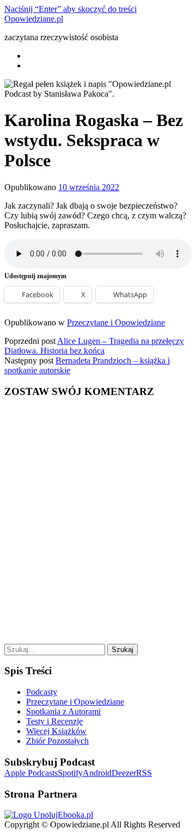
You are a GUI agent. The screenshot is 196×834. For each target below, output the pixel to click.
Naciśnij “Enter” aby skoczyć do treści (70, 9)
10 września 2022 (88, 187)
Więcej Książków (56, 731)
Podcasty (41, 692)
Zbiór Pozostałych (57, 740)
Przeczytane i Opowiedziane (116, 322)
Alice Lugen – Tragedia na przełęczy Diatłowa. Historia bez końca (94, 345)
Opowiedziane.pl (33, 18)
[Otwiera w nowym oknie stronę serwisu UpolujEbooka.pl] (48, 814)
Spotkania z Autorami (63, 711)
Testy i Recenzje (54, 721)
